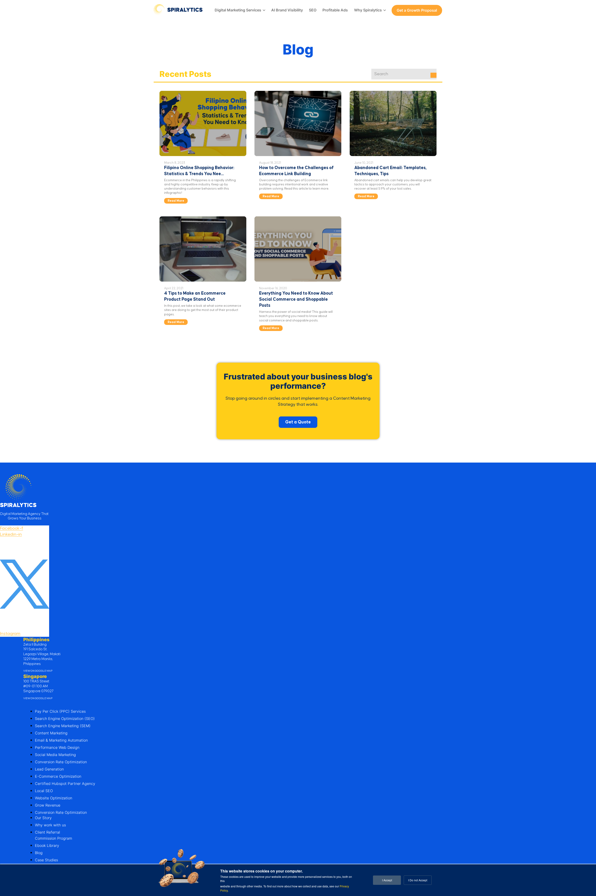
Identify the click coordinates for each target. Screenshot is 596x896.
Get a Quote (298, 422)
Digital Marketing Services (238, 10)
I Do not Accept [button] (417, 880)
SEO (312, 10)
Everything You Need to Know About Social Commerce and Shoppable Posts (296, 299)
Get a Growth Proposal (417, 10)
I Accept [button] (387, 880)
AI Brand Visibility (287, 10)
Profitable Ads (335, 10)
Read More (176, 200)
